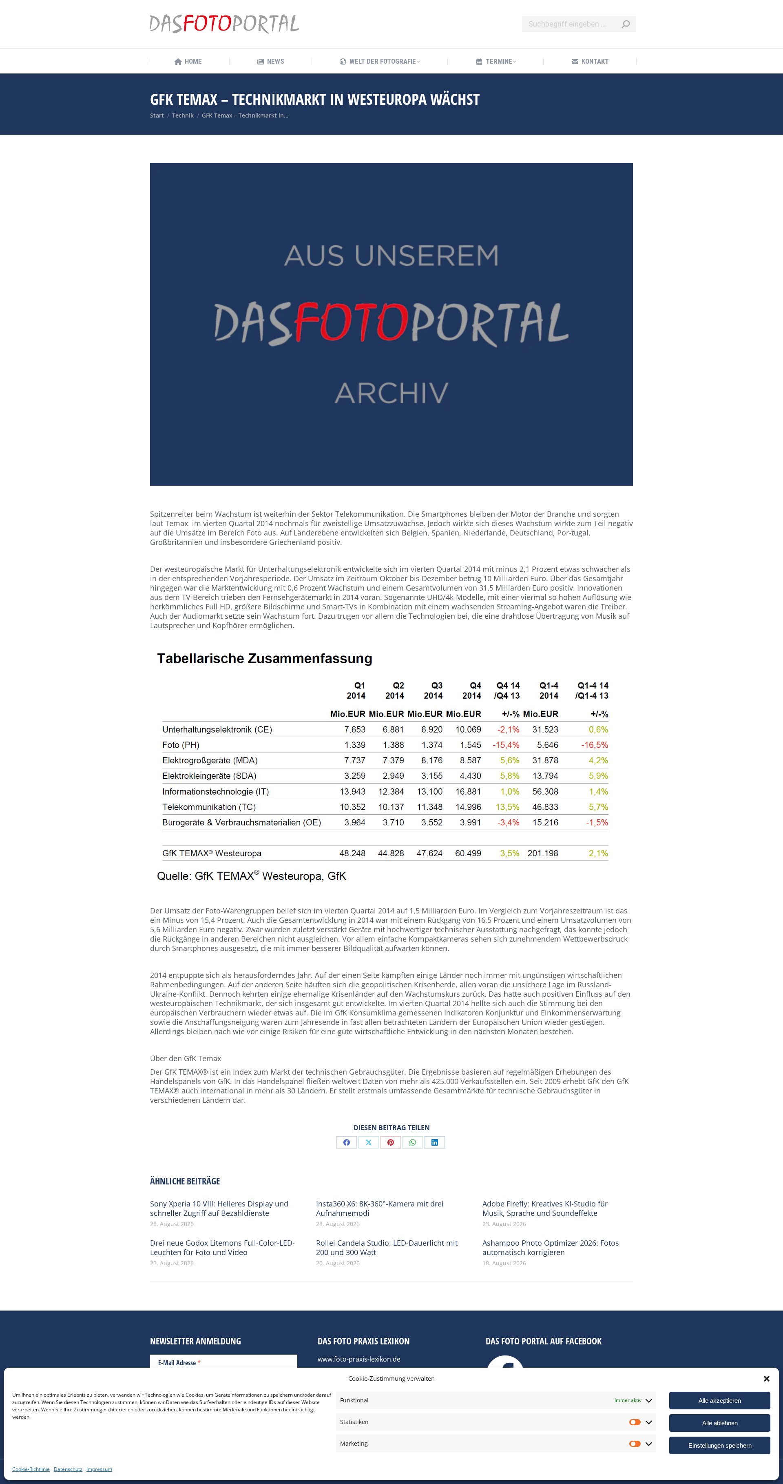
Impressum (99, 1469)
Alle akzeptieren (720, 1400)
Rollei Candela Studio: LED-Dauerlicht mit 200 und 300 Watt (387, 1247)
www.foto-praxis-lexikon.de (359, 1359)
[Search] (626, 24)
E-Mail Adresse (179, 1362)
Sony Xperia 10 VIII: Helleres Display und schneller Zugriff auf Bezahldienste (219, 1208)
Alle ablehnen (720, 1423)
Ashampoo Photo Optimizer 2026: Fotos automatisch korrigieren (550, 1247)
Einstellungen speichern (720, 1445)
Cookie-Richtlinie (31, 1469)
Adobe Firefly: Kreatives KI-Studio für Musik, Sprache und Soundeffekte (545, 1208)
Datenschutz (68, 1469)
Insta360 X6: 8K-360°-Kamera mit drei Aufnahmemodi (380, 1208)
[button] (767, 1379)
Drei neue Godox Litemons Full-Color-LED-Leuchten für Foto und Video (222, 1247)
